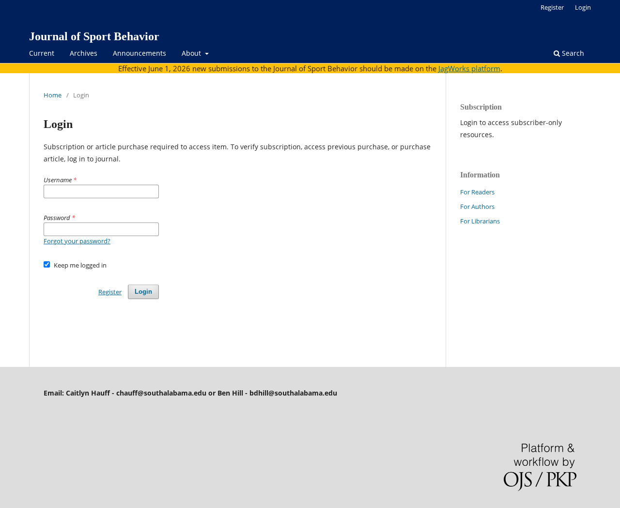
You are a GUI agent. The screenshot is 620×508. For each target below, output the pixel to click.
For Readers (477, 192)
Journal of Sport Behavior (94, 36)
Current (41, 53)
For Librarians (480, 221)
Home (53, 95)
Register (552, 7)
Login (583, 7)
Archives (83, 53)
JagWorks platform (469, 68)
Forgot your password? (77, 241)
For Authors (477, 206)
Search (572, 53)
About (192, 53)
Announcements (139, 53)
